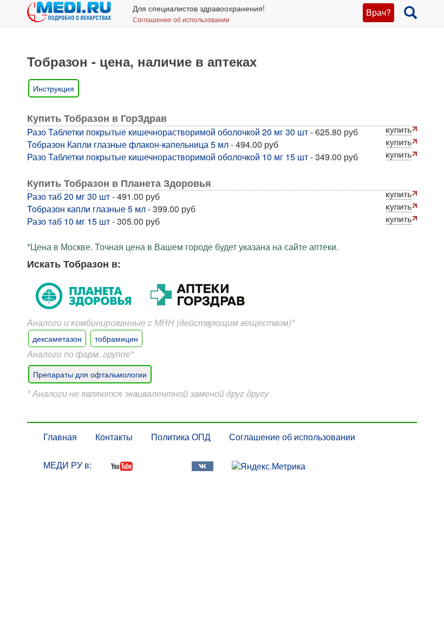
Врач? (378, 12)
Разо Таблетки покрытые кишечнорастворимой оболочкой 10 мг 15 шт (167, 157)
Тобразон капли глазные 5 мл (86, 209)
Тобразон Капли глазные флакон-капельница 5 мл (127, 144)
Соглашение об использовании (181, 19)
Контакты (114, 437)
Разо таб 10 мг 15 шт (68, 221)
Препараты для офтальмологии (90, 374)
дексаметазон (57, 338)
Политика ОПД (181, 437)
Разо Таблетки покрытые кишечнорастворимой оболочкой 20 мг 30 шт (167, 132)
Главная (60, 437)
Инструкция (53, 88)
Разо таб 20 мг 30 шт (68, 196)
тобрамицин (116, 338)
